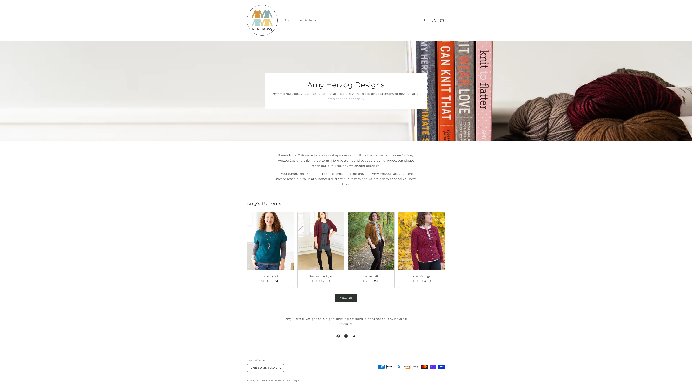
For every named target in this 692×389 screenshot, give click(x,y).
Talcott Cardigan (421, 276)
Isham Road (270, 276)
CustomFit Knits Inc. (267, 380)
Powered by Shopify (289, 380)
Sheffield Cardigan (321, 276)
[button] (290, 20)
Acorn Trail (371, 276)
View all (346, 298)
